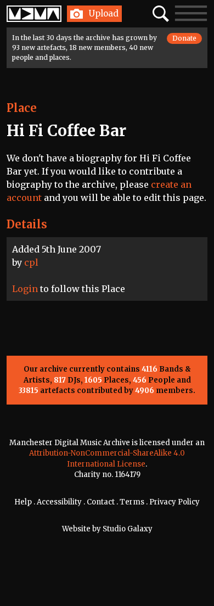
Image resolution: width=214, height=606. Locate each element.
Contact (101, 502)
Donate (184, 38)
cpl (31, 262)
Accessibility (59, 502)
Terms (132, 502)
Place (22, 108)
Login (25, 288)
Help (23, 502)
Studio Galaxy (128, 529)
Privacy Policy (174, 502)
